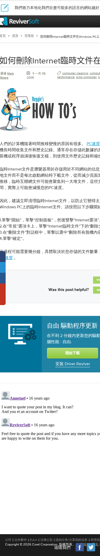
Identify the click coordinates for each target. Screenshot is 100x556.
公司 (8, 540)
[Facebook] (80, 551)
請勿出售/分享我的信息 (71, 540)
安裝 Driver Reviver (72, 363)
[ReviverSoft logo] (19, 21)
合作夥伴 (20, 540)
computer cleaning (75, 73)
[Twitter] (91, 551)
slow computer (86, 77)
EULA (33, 540)
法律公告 (46, 540)
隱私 (95, 544)
